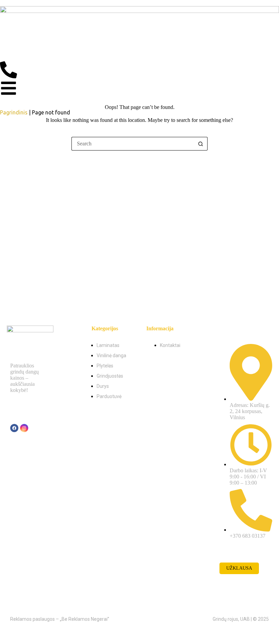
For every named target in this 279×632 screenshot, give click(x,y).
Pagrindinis (14, 112)
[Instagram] (24, 428)
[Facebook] (14, 428)
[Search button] (201, 144)
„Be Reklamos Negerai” (84, 619)
